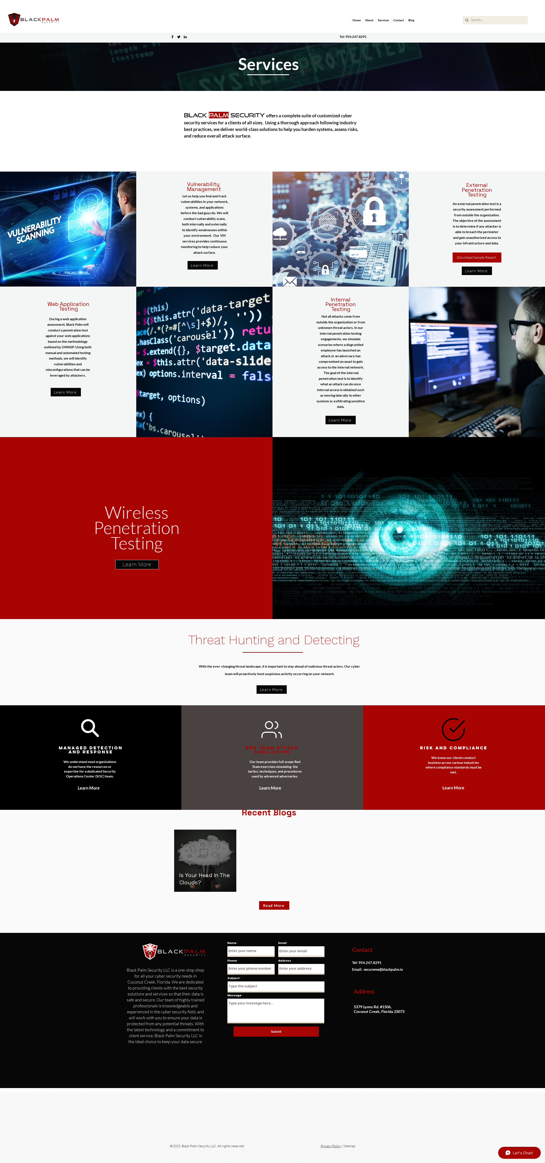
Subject (234, 978)
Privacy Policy (331, 1146)
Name (232, 943)
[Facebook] (172, 37)
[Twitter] (179, 37)
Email (282, 943)
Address (284, 960)
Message (234, 995)
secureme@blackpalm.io (383, 969)
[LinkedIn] (185, 37)
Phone (232, 960)
